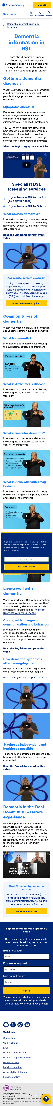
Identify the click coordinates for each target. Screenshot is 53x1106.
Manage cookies (11, 1076)
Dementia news (11, 1062)
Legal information (12, 1067)
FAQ (5, 1047)
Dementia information (14, 1052)
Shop (31, 16)
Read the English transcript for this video (25, 677)
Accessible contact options (26, 303)
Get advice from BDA (27, 911)
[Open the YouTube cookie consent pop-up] (26, 165)
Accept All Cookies (26, 566)
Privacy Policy (40, 1003)
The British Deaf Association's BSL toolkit (24, 611)
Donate (42, 4)
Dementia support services (17, 1057)
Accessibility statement (15, 1072)
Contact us (9, 1038)
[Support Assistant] (46, 1099)
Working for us (10, 1042)
